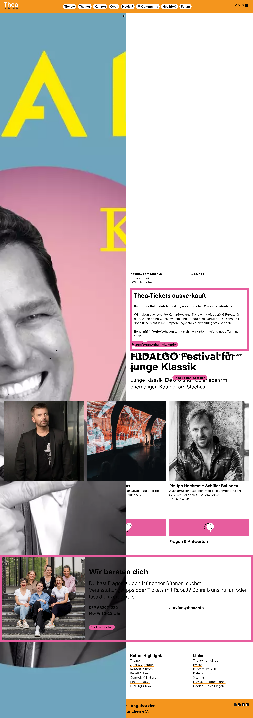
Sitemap (199, 677)
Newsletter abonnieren (209, 681)
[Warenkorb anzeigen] (243, 6)
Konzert (100, 6)
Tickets (69, 6)
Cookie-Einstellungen (208, 686)
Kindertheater (140, 681)
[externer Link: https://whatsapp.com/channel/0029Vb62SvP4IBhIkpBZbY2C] (247, 704)
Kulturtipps (176, 314)
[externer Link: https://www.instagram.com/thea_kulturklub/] (239, 704)
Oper (114, 6)
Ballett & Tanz (139, 673)
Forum (185, 6)
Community (149, 6)
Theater (84, 6)
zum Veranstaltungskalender (156, 344)
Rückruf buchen (101, 627)
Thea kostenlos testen (190, 377)
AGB (214, 669)
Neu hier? (169, 6)
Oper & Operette (142, 664)
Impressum (201, 669)
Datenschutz (202, 673)
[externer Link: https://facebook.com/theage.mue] (243, 704)
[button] (236, 6)
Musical (127, 6)
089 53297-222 (103, 607)
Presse (197, 664)
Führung (136, 686)
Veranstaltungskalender (210, 323)
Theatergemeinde (205, 660)
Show (147, 686)
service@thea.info (186, 607)
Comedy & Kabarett (144, 677)
